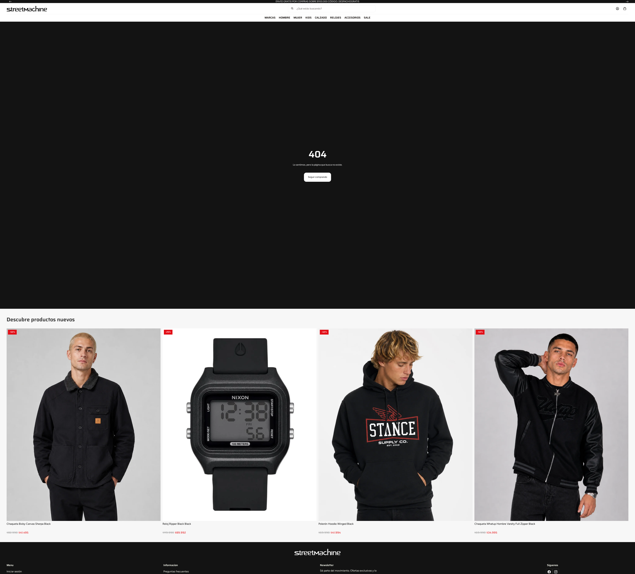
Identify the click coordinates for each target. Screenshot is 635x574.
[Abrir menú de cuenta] (617, 8)
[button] (332, 8)
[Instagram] (556, 572)
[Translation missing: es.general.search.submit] (292, 9)
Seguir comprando (317, 177)
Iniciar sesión (14, 571)
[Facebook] (549, 572)
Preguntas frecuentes (176, 571)
